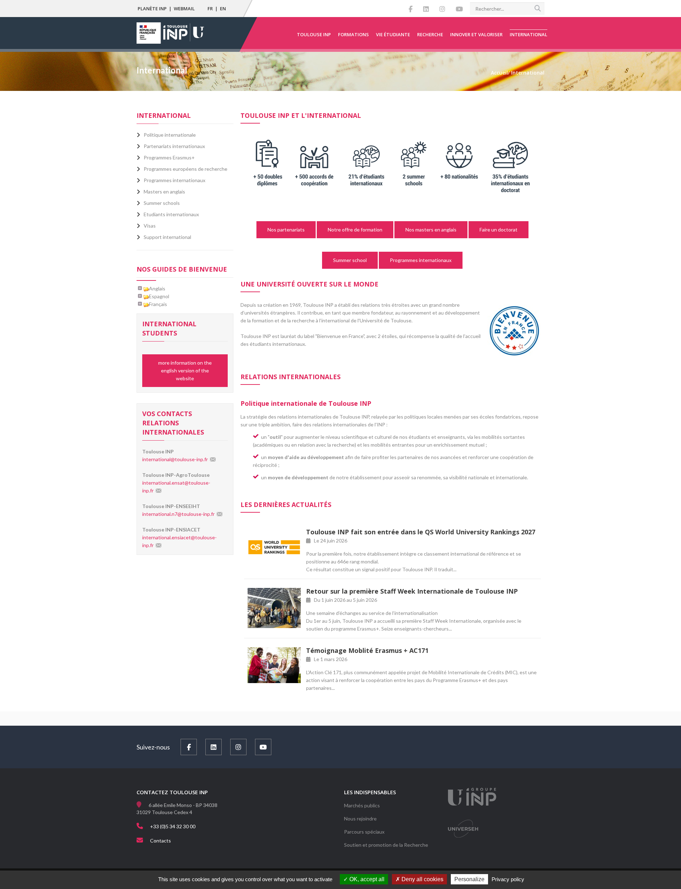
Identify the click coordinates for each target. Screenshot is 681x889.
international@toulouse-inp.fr (175, 459)
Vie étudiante (393, 34)
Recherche (430, 34)
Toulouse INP (314, 34)
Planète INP (152, 8)
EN (223, 8)
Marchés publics (362, 805)
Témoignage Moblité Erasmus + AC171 (367, 650)
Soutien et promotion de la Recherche (386, 845)
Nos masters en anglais (430, 230)
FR (210, 8)
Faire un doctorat (498, 230)
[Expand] (140, 288)
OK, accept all (366, 879)
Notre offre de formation (355, 230)
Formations (353, 34)
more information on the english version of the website (185, 370)
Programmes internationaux (421, 260)
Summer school (350, 260)
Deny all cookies (421, 879)
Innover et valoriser (476, 34)
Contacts (160, 841)
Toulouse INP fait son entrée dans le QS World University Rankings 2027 (420, 532)
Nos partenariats (286, 230)
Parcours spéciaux (364, 832)
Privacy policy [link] (508, 879)
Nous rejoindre (360, 819)
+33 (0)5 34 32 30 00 (172, 826)
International (528, 34)
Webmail (184, 8)
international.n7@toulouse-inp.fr (178, 514)
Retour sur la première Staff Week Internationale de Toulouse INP (412, 591)
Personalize (469, 879)
